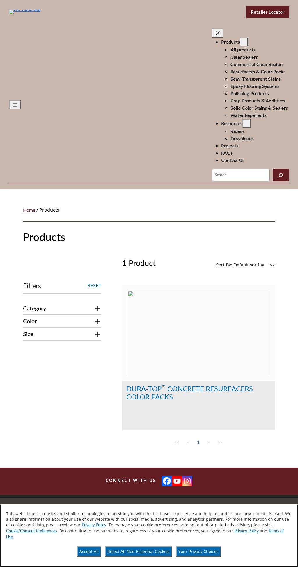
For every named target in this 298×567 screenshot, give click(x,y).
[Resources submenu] (246, 123)
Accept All (89, 551)
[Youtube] (177, 481)
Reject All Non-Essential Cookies (138, 551)
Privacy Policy (94, 525)
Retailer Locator (267, 12)
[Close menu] (218, 33)
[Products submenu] (244, 42)
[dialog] (149, 536)
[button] (62, 309)
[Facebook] (167, 481)
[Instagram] (187, 481)
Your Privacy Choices (198, 551)
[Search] (281, 175)
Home (29, 210)
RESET (94, 285)
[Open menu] (15, 104)
